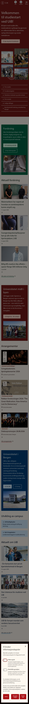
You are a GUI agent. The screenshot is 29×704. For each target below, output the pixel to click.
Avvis (6, 696)
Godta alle (23, 696)
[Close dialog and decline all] (25, 646)
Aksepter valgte (15, 696)
